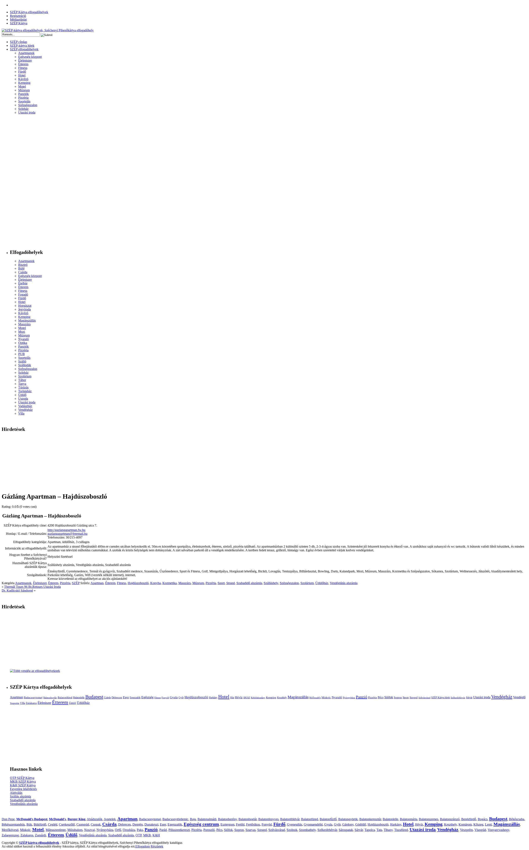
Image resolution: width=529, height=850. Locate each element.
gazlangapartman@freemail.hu (67, 533)
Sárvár (469, 697)
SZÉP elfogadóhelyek (24, 49)
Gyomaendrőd (313, 824)
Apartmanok (26, 53)
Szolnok (292, 830)
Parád (163, 830)
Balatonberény (227, 819)
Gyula (174, 697)
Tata (379, 830)
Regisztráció (18, 16)
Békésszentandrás (13, 824)
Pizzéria (23, 97)
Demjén (137, 824)
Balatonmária (408, 819)
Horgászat (24, 305)
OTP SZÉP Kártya (22, 778)
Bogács (482, 819)
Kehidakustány (258, 698)
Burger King (76, 819)
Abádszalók (94, 819)
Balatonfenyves (268, 819)
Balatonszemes (428, 819)
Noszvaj (89, 830)
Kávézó (23, 79)
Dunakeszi (151, 824)
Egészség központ (30, 56)
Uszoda (23, 398)
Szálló (22, 361)
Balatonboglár (50, 698)
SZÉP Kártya (18, 23)
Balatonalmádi (207, 819)
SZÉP (76, 583)
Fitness (22, 68)
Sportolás (24, 101)
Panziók (23, 94)
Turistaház (25, 391)
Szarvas (250, 830)
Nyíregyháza (349, 698)
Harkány (213, 697)
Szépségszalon (27, 105)
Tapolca (370, 830)
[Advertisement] (18, 183)
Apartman (97, 583)
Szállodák (24, 365)
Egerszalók (135, 697)
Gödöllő (360, 824)
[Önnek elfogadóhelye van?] (35, 671)
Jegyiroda (24, 309)
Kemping (24, 82)
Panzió (361, 697)
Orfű (118, 830)
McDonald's (315, 698)
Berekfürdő (468, 819)
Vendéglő (519, 697)
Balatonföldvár (289, 819)
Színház (23, 109)
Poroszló (209, 830)
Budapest (94, 696)
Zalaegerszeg (10, 835)
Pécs (381, 697)
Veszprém (14, 703)
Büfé (21, 268)
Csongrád (82, 824)
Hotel (21, 75)
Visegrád (480, 830)
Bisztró (22, 264)
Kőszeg (478, 824)
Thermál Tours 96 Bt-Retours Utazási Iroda (32, 586)
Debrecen (117, 697)
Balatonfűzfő (328, 819)
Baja (193, 819)
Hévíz (239, 697)
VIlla (22, 703)
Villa (21, 413)
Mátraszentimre (56, 830)
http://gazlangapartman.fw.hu (66, 530)
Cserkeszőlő (67, 824)
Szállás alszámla (20, 796)
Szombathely (307, 830)
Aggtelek (110, 819)
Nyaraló (23, 339)
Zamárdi (40, 835)
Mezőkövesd (10, 830)
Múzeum (24, 90)
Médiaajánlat (18, 19)
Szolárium (24, 376)
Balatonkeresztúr (370, 819)
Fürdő (22, 71)
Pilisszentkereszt (179, 830)
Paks (140, 830)
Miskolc (326, 697)
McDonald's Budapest (31, 819)
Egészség (147, 697)
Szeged (414, 697)
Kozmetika (169, 583)
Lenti (488, 824)
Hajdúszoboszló (138, 583)
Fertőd (240, 824)
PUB (21, 354)
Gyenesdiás (294, 824)
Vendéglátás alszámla (343, 583)
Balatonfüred (65, 697)
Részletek (157, 846)
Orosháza (129, 830)
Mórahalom (74, 830)
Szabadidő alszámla (249, 583)
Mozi (21, 331)
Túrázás (23, 387)
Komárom (465, 824)
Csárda (22, 272)
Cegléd (52, 824)
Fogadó (23, 294)
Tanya (22, 383)
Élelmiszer (25, 60)
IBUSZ (246, 698)
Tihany (388, 830)
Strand (230, 583)
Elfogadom (142, 846)
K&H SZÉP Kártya (23, 785)
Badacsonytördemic (175, 819)
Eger (126, 697)
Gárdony (348, 824)
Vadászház (25, 406)
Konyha (155, 583)
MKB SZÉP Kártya (23, 781)
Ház (232, 697)
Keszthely (282, 697)
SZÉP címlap (18, 42)
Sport (221, 583)
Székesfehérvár (458, 698)
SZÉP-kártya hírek (22, 45)
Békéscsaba (516, 819)
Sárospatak (346, 830)
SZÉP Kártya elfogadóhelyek (29, 12)
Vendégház (25, 409)
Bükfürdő (40, 824)
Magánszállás (27, 320)
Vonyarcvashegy (498, 830)
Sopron (398, 697)
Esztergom (227, 824)
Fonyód (165, 698)
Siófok (388, 697)
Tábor (22, 380)
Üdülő (22, 395)
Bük (29, 824)
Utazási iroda (26, 112)
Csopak (96, 824)
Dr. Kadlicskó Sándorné (17, 590)
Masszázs (24, 324)
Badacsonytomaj (33, 697)
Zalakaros (31, 703)
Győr (181, 697)
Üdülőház (321, 583)
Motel (22, 86)
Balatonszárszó (450, 819)
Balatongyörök (348, 819)
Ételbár (22, 283)
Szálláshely (271, 583)
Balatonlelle (79, 697)
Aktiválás (16, 792)
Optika (22, 343)
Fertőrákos (253, 824)
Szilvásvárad (424, 698)
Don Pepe (8, 819)
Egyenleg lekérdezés (23, 789)
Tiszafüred (401, 830)
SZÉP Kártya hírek (440, 697)
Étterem (23, 64)
